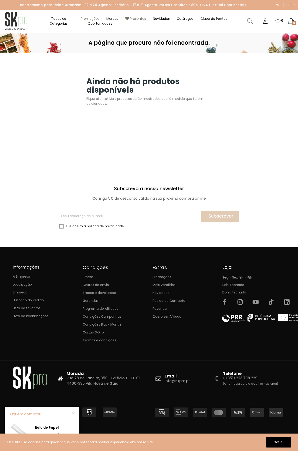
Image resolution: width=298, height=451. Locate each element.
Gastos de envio (96, 285)
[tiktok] (271, 302)
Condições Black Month (102, 324)
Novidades (160, 292)
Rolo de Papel (47, 427)
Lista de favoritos (27, 308)
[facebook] (224, 302)
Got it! (279, 442)
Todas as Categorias (59, 21)
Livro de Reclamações (30, 316)
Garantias (90, 300)
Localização (22, 284)
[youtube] (255, 302)
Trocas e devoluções (100, 292)
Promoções (161, 277)
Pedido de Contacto (168, 300)
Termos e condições (99, 340)
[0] (278, 21)
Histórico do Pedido (28, 300)
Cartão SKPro (93, 332)
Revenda (159, 308)
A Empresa (21, 276)
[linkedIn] (287, 302)
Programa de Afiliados (100, 308)
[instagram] (240, 302)
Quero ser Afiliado (166, 316)
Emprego (20, 292)
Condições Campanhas (102, 316)
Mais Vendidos (164, 285)
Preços (88, 277)
